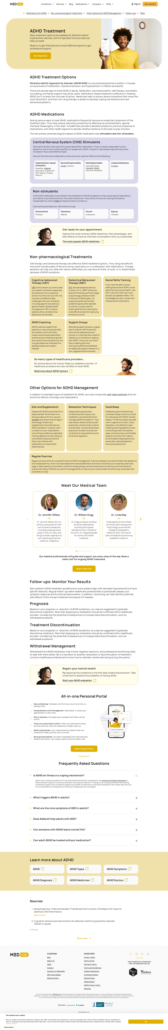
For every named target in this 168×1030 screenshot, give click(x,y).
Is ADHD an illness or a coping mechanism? (58, 775)
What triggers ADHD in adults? (51, 797)
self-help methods (117, 394)
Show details (8, 1027)
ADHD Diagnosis (42, 880)
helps (56, 201)
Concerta (89, 168)
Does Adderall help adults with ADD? (54, 818)
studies (35, 419)
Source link (39, 915)
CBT (34, 287)
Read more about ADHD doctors (51, 370)
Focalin (63, 166)
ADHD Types (77, 869)
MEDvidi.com (57, 994)
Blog (71, 4)
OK (146, 1021)
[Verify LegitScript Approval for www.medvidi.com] (133, 975)
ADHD (36, 869)
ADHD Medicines (80, 880)
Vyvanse (114, 166)
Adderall (47, 168)
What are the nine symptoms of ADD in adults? (61, 808)
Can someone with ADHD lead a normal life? (59, 829)
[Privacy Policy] (121, 1022)
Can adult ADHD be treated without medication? (62, 840)
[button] (27, 519)
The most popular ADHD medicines (80, 241)
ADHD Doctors (115, 880)
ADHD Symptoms (117, 869)
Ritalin (96, 168)
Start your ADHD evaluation (77, 680)
